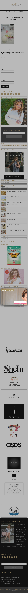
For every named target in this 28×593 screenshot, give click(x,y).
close (2, 304)
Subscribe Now (20, 303)
